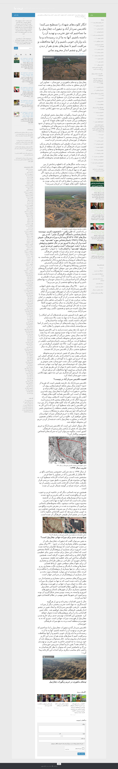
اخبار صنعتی (57, 15)
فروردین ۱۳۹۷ (30, 331)
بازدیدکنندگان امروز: (28, 402)
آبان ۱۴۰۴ (31, 182)
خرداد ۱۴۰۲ (30, 229)
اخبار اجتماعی (70, 15)
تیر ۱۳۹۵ (31, 365)
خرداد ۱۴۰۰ (30, 269)
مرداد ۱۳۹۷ (30, 324)
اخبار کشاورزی (100, 87)
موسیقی (101, 166)
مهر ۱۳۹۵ (31, 360)
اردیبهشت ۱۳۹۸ (29, 309)
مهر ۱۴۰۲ (31, 223)
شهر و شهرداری (99, 144)
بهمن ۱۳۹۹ (31, 275)
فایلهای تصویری (99, 147)
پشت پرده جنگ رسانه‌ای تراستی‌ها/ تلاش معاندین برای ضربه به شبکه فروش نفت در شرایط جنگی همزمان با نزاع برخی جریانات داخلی (27, 65)
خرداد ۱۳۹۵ (30, 367)
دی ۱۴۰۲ (31, 218)
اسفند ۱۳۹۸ (30, 293)
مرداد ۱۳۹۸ (30, 305)
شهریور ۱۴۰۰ (30, 264)
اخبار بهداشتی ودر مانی (98, 35)
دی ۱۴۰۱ (31, 238)
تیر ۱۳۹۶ (31, 345)
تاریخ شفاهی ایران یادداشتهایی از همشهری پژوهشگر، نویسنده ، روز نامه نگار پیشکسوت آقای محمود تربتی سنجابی (98, 128)
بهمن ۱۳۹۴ (31, 373)
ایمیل (83, 733)
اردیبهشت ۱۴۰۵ (29, 174)
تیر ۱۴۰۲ (31, 228)
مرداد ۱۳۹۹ (30, 285)
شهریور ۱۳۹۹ (30, 283)
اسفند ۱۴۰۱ (30, 234)
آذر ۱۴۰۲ (31, 220)
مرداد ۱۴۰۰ (30, 265)
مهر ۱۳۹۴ (31, 380)
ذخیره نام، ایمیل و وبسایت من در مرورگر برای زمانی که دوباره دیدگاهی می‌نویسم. (67, 743)
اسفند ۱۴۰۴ (30, 175)
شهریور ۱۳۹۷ (30, 323)
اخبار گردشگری (99, 90)
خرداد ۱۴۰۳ (30, 210)
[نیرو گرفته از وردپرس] (52, 766)
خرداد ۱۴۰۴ (30, 190)
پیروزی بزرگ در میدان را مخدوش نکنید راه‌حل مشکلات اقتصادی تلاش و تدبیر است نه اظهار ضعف (23, 159)
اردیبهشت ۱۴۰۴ (29, 192)
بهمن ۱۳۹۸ (31, 295)
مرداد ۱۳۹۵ (30, 363)
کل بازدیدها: (30, 411)
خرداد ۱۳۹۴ (30, 386)
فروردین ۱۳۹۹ (30, 291)
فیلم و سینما (100, 150)
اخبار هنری (100, 98)
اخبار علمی (100, 61)
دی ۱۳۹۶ (31, 336)
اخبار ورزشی (100, 101)
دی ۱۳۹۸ (31, 296)
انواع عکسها (100, 118)
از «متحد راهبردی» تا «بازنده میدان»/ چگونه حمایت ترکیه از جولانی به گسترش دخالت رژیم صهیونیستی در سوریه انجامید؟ (26, 80)
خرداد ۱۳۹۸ (30, 308)
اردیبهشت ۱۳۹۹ (29, 290)
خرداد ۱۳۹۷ (30, 327)
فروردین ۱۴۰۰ (30, 272)
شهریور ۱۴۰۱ (30, 244)
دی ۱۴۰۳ (31, 198)
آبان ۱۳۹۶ (31, 339)
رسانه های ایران (99, 283)
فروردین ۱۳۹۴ (30, 390)
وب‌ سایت (83, 738)
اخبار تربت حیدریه (99, 286)
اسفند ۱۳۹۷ (30, 313)
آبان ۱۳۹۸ (31, 300)
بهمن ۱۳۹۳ (31, 393)
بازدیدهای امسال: (29, 410)
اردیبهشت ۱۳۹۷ (29, 329)
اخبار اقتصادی (25, 58)
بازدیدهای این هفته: (29, 407)
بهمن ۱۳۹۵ (31, 354)
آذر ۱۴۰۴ (31, 180)
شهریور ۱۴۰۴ (30, 185)
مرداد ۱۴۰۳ (30, 206)
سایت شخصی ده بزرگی (98, 289)
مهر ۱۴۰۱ (31, 242)
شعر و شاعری (100, 140)
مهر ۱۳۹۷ (31, 321)
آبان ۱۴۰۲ (31, 221)
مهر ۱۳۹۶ (31, 341)
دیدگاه (83, 724)
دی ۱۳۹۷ (31, 316)
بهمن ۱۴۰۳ (31, 197)
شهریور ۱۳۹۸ (30, 303)
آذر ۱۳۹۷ (31, 318)
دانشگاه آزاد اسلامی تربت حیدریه (98, 274)
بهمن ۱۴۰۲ (31, 216)
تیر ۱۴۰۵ (31, 170)
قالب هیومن (43, 766)
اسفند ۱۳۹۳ (30, 391)
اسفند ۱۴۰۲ (30, 215)
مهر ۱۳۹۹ (31, 282)
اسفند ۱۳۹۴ (30, 372)
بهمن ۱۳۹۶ (31, 334)
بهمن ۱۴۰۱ (31, 236)
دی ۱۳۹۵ (31, 355)
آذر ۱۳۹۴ (31, 377)
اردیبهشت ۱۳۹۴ (29, 388)
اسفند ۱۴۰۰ (30, 254)
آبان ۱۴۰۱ (31, 241)
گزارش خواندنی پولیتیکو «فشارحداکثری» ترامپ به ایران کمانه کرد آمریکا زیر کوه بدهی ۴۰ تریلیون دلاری (23, 148)
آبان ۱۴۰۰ (31, 260)
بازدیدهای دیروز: (29, 403)
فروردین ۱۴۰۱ (30, 252)
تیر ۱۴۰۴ (31, 188)
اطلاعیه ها (101, 104)
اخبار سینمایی (100, 52)
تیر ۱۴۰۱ (31, 247)
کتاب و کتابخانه (100, 153)
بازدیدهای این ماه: (29, 408)
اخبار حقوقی (63, 15)
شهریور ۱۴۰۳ (30, 205)
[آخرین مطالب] (16, 54)
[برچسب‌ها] (30, 54)
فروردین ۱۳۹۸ (30, 311)
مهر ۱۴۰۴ (31, 184)
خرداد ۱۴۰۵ (30, 172)
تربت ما (18, 8)
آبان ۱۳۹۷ (31, 319)
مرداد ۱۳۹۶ (30, 344)
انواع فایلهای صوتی (99, 121)
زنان (102, 137)
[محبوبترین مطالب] (21, 54)
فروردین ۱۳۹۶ (30, 350)
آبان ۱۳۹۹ (31, 280)
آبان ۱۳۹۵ (31, 359)
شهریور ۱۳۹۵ (30, 362)
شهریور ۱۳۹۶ (30, 342)
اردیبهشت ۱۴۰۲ (29, 231)
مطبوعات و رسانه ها (80, 16)
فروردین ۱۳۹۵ (30, 370)
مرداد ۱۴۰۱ (30, 246)
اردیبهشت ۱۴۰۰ (29, 270)
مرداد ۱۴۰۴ (30, 187)
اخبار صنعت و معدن (99, 55)
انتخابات (101, 115)
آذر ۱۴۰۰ (31, 259)
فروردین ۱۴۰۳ (30, 213)
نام (60, 733)
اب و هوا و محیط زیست (80, 15)
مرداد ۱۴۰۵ (30, 169)
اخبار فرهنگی (100, 65)
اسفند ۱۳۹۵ (30, 352)
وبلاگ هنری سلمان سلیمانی (97, 293)
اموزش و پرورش (99, 112)
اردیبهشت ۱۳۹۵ (29, 368)
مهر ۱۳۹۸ (31, 301)
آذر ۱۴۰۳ (31, 200)
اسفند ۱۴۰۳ (30, 195)
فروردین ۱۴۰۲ (30, 233)
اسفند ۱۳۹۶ (30, 332)
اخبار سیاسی (27, 59)
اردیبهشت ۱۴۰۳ (29, 211)
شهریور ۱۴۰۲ (30, 224)
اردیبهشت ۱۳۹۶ (29, 349)
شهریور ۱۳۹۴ (30, 381)
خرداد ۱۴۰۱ (30, 249)
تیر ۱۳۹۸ (31, 306)
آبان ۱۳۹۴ (31, 378)
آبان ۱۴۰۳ (31, 202)
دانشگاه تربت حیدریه (98, 271)
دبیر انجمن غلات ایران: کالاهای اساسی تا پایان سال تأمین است (26, 106)
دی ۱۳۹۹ (31, 277)
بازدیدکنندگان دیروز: (29, 405)
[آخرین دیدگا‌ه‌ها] (25, 54)
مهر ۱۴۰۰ (31, 262)
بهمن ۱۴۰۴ (31, 177)
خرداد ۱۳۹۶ (30, 347)
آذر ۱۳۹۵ (31, 357)
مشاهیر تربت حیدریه (98, 156)
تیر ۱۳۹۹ (31, 287)
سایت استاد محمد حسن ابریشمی (98, 279)
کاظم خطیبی (81, 53)
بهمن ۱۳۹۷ (31, 314)
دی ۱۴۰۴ (31, 179)
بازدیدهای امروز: (29, 400)
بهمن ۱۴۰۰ (31, 256)
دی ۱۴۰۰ (31, 257)
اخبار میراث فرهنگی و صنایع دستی (45, 15)
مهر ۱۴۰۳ (31, 203)
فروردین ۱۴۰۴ (30, 193)
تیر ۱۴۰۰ (31, 267)
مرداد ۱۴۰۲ (30, 226)
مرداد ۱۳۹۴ (30, 383)
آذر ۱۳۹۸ (31, 298)
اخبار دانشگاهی (27, 113)
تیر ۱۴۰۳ (31, 208)
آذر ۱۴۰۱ (31, 239)
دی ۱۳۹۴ (31, 375)
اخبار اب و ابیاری (99, 25)
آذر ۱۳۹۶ (31, 337)
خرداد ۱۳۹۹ (30, 288)
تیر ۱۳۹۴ (31, 385)
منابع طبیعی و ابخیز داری (97, 162)
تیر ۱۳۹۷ (31, 326)
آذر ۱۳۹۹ (31, 278)
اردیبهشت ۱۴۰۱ (29, 251)
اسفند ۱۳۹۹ (30, 274)
